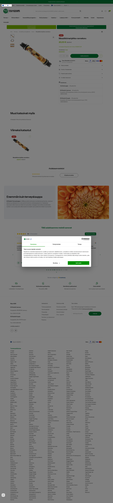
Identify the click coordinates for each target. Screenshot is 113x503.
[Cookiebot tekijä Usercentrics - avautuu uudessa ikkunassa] (82, 239)
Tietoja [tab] (79, 244)
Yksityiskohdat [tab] (56, 244)
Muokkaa (55, 263)
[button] (7, 5)
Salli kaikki (78, 263)
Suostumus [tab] (33, 244)
